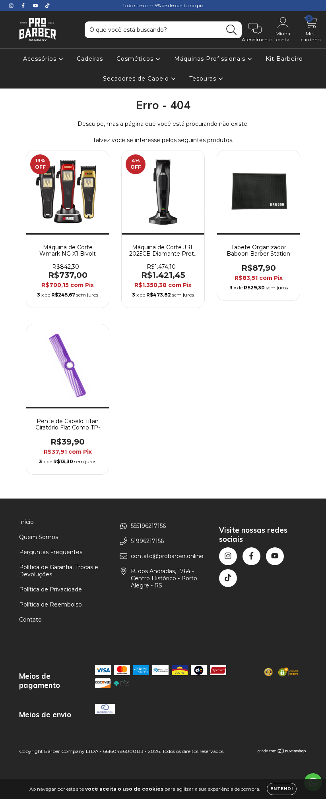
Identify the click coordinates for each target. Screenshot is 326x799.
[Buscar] (231, 30)
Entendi (281, 788)
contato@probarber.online (167, 556)
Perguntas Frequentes (50, 552)
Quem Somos (38, 537)
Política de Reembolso (50, 604)
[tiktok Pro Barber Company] (47, 5)
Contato (30, 619)
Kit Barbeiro (284, 58)
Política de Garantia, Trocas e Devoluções (58, 571)
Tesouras (203, 78)
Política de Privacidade (50, 589)
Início (26, 522)
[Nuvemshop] (282, 752)
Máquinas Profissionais (210, 58)
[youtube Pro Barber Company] (36, 5)
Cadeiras (90, 58)
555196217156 (148, 525)
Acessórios (40, 58)
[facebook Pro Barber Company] (24, 5)
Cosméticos (135, 58)
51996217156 (147, 541)
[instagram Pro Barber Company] (12, 5)
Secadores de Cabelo (137, 78)
